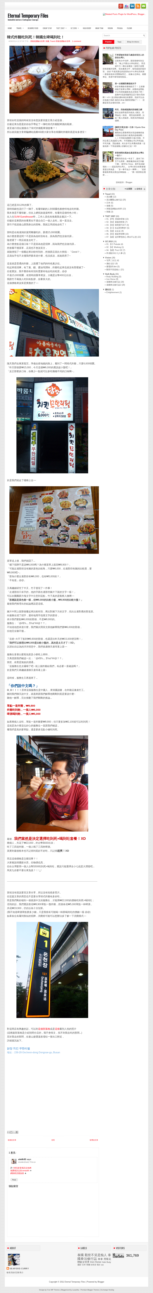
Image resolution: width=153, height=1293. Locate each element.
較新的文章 (12, 1140)
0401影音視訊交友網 (22, 1168)
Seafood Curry (19, 1268)
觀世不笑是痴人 (96, 1255)
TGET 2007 (61, 28)
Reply (14, 1180)
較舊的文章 (94, 1140)
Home (10, 28)
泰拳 (100, 1259)
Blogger (129, 182)
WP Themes (55, 1290)
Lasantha (75, 1290)
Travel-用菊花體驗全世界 (60, 41)
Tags (119, 42)
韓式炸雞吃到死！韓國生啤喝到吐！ (35, 36)
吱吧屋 (93, 1265)
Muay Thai (99, 28)
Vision (110, 28)
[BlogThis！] (11, 1132)
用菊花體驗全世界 (37, 41)
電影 (98, 1265)
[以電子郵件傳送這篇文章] (8, 1132)
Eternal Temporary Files (28, 15)
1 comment (76, 41)
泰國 (80, 1255)
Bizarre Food (33, 28)
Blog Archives (133, 42)
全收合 (139, 189)
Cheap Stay (47, 28)
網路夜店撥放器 (17, 1173)
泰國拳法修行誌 (94, 1256)
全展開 (129, 189)
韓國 (47, 41)
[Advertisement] (125, 314)
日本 (84, 1265)
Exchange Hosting (107, 1290)
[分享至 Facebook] (16, 1132)
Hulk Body (87, 28)
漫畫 (102, 1265)
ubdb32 (22, 1159)
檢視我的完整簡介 (15, 1272)
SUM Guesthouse (23, 216)
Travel (20, 28)
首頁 (53, 1140)
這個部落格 (44, 1029)
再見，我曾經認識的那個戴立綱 (128, 109)
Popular (108, 42)
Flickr (129, 28)
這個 (57, 1029)
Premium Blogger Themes (90, 1290)
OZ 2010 (75, 28)
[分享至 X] (14, 1132)
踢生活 (108, 289)
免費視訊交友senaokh (19, 1170)
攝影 (79, 1265)
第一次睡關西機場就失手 (125, 83)
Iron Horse (95, 1262)
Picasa (120, 28)
